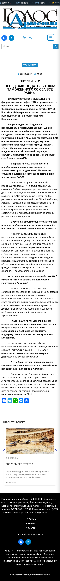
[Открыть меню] (50, 37)
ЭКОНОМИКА (29, 65)
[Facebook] (4, 38)
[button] (4, 450)
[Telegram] (11, 38)
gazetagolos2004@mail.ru (34, 512)
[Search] (55, 46)
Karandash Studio (41, 575)
